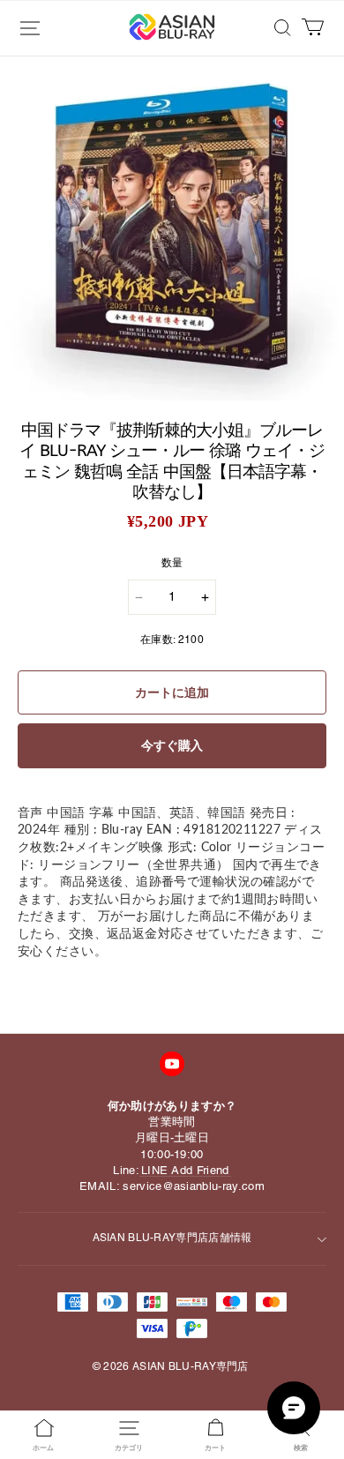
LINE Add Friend (185, 1170)
